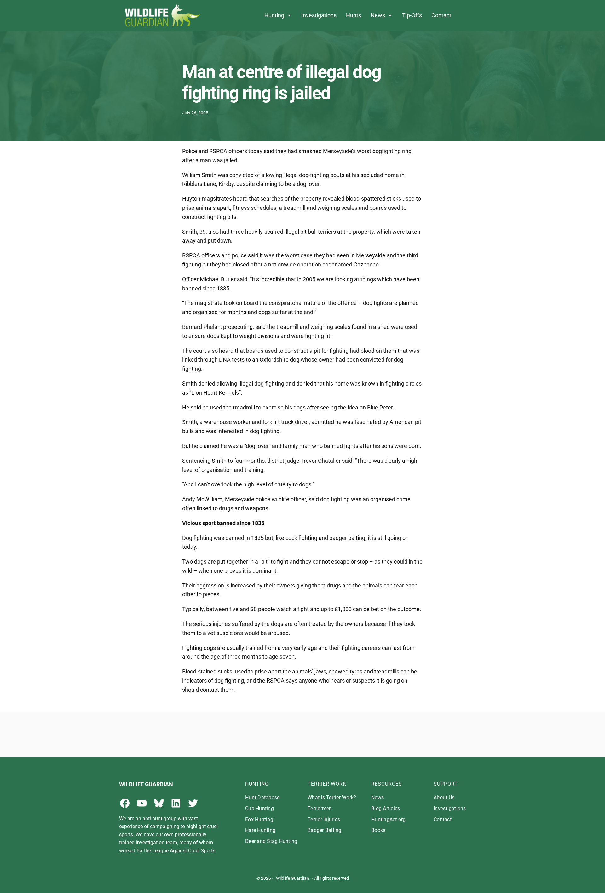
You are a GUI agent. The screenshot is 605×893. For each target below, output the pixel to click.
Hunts (353, 15)
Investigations (319, 15)
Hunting (274, 15)
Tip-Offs (412, 15)
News (378, 15)
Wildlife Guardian (292, 878)
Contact (441, 15)
